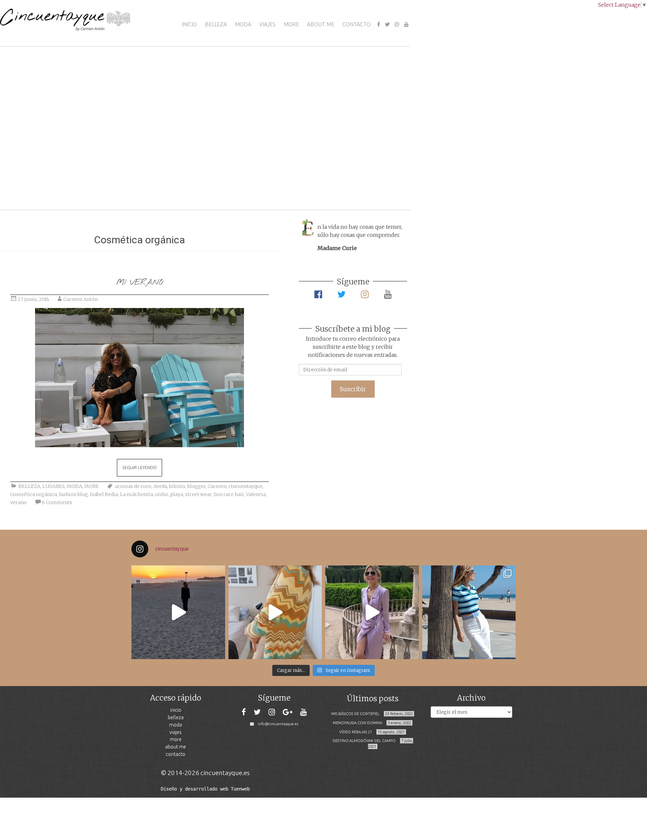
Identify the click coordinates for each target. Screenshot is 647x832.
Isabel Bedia (104, 494)
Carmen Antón (80, 299)
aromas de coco (133, 486)
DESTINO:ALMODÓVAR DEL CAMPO (364, 741)
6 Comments (57, 502)
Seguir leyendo (139, 467)
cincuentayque (245, 486)
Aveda (160, 486)
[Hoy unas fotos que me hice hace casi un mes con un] (469, 612)
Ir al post (35, 185)
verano (18, 502)
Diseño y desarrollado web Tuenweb (205, 789)
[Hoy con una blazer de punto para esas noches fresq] (275, 612)
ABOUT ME (320, 24)
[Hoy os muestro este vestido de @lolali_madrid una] (372, 612)
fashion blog (73, 494)
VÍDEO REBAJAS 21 (355, 732)
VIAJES (267, 24)
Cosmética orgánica (33, 494)
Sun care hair (229, 494)
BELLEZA (216, 24)
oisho (161, 494)
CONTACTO (356, 24)
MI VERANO (139, 282)
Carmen (217, 486)
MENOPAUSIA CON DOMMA (357, 723)
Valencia (256, 494)
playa (176, 494)
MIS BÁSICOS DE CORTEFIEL (355, 714)
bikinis (177, 486)
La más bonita (136, 494)
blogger (196, 486)
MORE (291, 24)
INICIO (189, 24)
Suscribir (353, 389)
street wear (198, 494)
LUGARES (53, 486)
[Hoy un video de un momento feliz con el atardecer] (178, 612)
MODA (243, 24)
